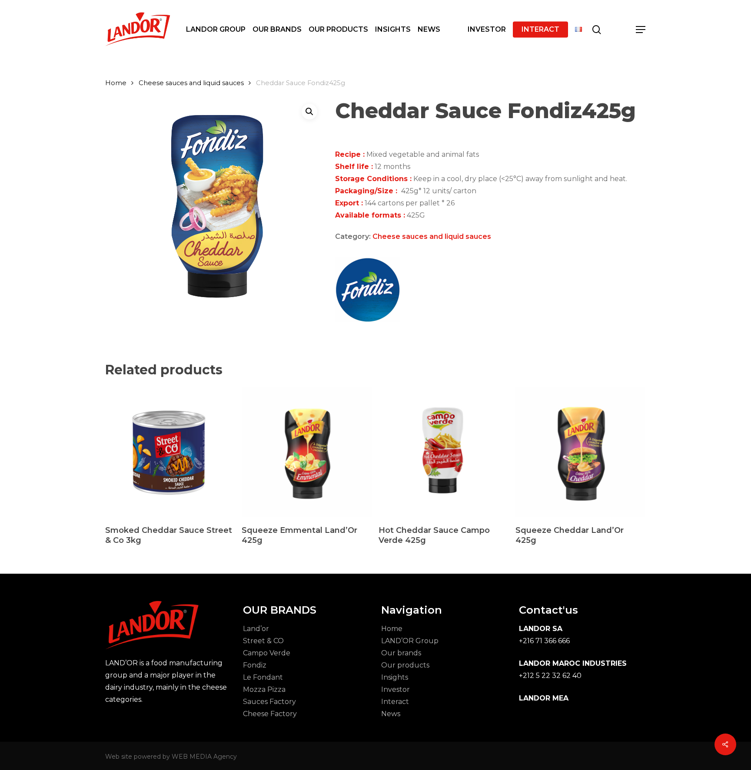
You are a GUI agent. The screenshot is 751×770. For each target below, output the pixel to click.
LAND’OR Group (410, 641)
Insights (394, 677)
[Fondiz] (367, 291)
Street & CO (263, 641)
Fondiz (254, 665)
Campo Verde (266, 653)
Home (115, 83)
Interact (395, 701)
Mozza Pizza (264, 689)
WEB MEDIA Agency (204, 756)
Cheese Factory (270, 714)
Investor (395, 689)
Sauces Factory (269, 701)
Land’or (256, 629)
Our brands (401, 653)
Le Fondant (263, 677)
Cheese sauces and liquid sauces (191, 83)
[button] (641, 29)
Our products (405, 665)
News (390, 714)
